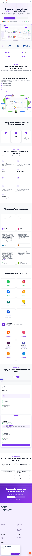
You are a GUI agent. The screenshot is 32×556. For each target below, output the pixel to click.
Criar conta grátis (11, 497)
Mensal (14, 376)
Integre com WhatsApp (19, 529)
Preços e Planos (19, 537)
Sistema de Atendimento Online (20, 525)
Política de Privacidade (21, 553)
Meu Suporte (18, 530)
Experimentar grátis (4, 91)
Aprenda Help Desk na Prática (4, 538)
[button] (8, 221)
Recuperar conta (3, 525)
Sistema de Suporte (19, 524)
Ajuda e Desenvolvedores (4, 544)
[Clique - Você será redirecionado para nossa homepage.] (4, 1)
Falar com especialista (20, 497)
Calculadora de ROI (3, 536)
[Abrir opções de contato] (30, 553)
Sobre (17, 536)
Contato (18, 538)
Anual (18, 376)
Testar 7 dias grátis (16, 411)
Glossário (2, 537)
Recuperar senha (3, 524)
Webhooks (9, 325)
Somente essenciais (5, 553)
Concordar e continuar (15, 553)
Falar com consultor (7, 427)
